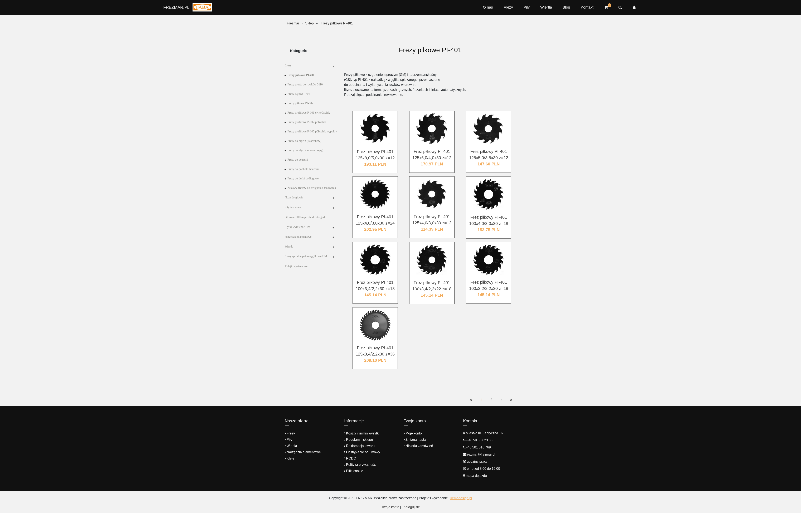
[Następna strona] (501, 400)
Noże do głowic (294, 197)
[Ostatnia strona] (511, 400)
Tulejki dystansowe (296, 266)
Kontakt (587, 7)
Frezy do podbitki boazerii (303, 169)
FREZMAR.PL (176, 7)
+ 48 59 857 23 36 (479, 440)
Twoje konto (390, 507)
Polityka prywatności (361, 464)
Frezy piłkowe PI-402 (300, 103)
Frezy (508, 7)
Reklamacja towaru (360, 446)
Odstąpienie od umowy (363, 452)
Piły (527, 7)
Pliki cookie (354, 471)
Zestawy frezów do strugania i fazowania (311, 187)
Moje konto (414, 433)
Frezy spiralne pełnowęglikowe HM (306, 256)
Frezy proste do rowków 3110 (305, 84)
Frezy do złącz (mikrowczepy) (305, 150)
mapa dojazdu (476, 475)
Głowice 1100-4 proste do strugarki (305, 217)
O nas (488, 7)
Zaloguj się (411, 507)
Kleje (290, 458)
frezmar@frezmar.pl (480, 454)
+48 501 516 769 (478, 447)
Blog (566, 7)
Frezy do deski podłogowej (303, 178)
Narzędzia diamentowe (298, 236)
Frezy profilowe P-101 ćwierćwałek (308, 112)
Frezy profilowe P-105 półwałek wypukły (312, 131)
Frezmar (293, 23)
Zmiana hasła (416, 439)
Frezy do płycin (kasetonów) (304, 140)
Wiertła (546, 7)
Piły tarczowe (293, 207)
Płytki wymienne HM (297, 227)
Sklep (309, 23)
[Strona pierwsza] (471, 400)
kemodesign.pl (461, 498)
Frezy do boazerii (297, 159)
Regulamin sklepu (359, 439)
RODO (351, 458)
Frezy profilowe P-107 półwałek (306, 122)
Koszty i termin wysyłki (362, 433)
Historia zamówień (419, 446)
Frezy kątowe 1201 (298, 93)
